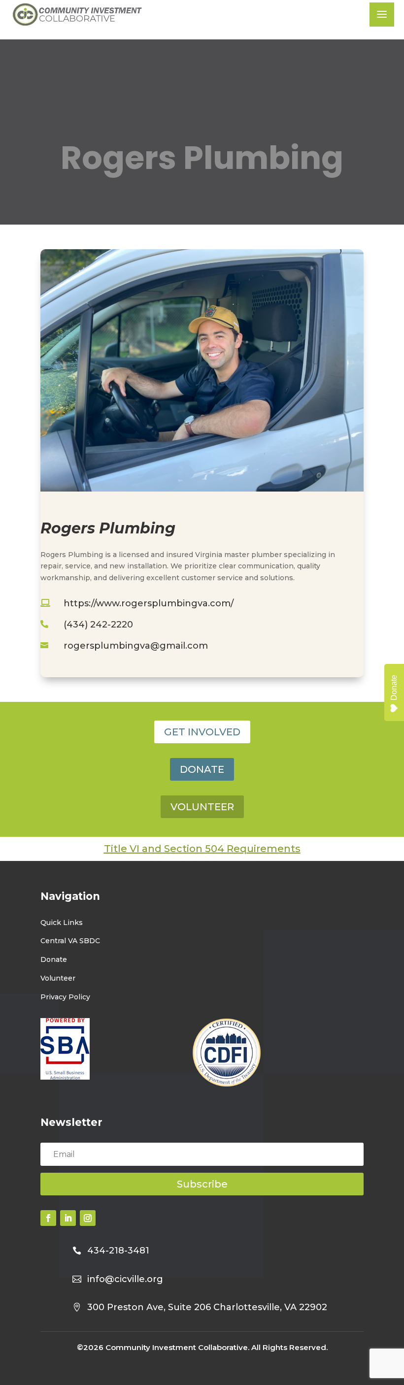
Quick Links (61, 922)
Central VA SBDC (70, 940)
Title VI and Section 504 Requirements (202, 849)
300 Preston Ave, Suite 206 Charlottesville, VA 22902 (207, 1307)
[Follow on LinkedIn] (68, 1218)
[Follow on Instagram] (88, 1218)
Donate (53, 959)
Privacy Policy (65, 996)
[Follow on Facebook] (48, 1218)
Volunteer (57, 978)
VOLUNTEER (202, 807)
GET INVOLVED (202, 732)
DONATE (202, 769)
